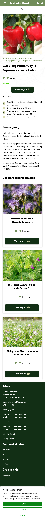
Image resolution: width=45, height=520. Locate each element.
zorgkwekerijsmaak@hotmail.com (15, 402)
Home (5, 58)
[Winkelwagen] (42, 3)
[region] (22, 503)
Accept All (22, 504)
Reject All (23, 515)
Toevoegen (21, 89)
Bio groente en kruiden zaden (21, 58)
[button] (5, 3)
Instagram (6, 481)
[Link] (38, 3)
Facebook (6, 476)
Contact (5, 464)
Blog (4, 454)
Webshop (6, 449)
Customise (22, 510)
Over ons (6, 459)
